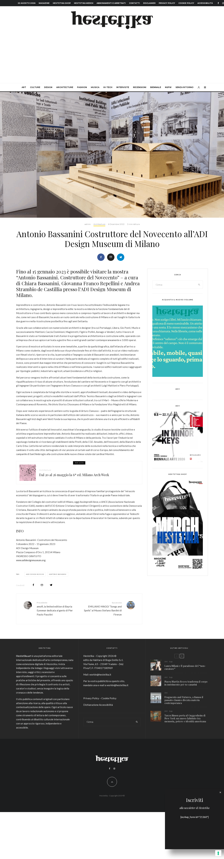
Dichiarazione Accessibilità (98, 704)
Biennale (155, 87)
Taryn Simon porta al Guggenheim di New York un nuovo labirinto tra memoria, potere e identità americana (185, 718)
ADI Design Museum (35, 574)
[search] (199, 285)
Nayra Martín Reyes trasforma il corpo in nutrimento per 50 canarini (185, 683)
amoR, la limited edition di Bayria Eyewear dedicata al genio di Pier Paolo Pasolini (55, 608)
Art (24, 87)
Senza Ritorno (184, 87)
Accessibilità (205, 3)
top (171, 661)
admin (87, 224)
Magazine (44, 3)
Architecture (64, 87)
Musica (95, 87)
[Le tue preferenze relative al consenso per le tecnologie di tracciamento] (218, 853)
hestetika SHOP (62, 3)
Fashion (82, 87)
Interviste (122, 87)
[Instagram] (114, 769)
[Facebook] (218, 3)
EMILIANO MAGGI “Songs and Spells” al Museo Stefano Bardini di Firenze (103, 608)
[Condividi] (101, 257)
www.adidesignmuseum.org (31, 560)
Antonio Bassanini (58, 574)
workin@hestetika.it (100, 674)
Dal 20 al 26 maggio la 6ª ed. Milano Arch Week (74, 475)
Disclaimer (149, 3)
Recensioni (139, 87)
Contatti (134, 3)
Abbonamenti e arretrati (111, 3)
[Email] (110, 257)
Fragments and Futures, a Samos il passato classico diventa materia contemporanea (183, 700)
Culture (35, 87)
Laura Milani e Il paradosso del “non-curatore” (185, 667)
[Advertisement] (112, 58)
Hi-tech (107, 87)
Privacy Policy (167, 3)
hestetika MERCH (83, 3)
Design (48, 87)
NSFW (168, 87)
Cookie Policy (186, 3)
